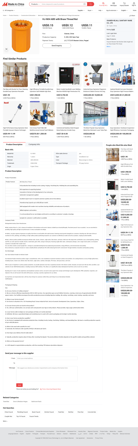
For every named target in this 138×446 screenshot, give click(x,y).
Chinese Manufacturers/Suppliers (45, 431)
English (22, 433)
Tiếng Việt (115, 433)
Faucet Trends (33, 416)
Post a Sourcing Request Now (50, 389)
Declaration (90, 438)
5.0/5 (113, 29)
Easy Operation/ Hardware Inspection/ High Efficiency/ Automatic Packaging (127, 287)
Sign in (134, 5)
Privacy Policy (99, 438)
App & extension (111, 10)
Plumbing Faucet (22, 412)
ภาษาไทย (102, 433)
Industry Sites (82, 431)
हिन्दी (96, 433)
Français (42, 433)
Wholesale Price (71, 431)
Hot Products (19, 431)
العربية (79, 433)
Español (28, 433)
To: (14, 363)
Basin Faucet (36, 412)
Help (99, 10)
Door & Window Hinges (20, 401)
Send (19, 385)
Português (35, 433)
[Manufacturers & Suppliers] (13, 4)
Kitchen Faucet (49, 412)
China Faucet (9, 412)
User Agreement (80, 438)
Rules (134, 10)
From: (13, 358)
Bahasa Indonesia (125, 433)
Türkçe (108, 433)
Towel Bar (6, 401)
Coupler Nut (8, 416)
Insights (120, 431)
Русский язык (51, 433)
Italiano (59, 433)
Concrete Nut (92, 412)
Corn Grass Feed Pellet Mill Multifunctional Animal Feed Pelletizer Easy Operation (127, 241)
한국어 (85, 433)
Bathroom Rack (36, 401)
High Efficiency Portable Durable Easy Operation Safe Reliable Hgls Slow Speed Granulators (127, 165)
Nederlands (73, 433)
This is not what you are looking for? (27, 389)
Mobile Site (113, 431)
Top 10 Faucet (20, 416)
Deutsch (65, 433)
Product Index (104, 431)
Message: (12, 368)
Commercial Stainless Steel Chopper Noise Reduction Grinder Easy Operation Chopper (127, 256)
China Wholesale (60, 431)
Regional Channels (93, 431)
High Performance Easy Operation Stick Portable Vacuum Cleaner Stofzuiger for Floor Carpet (127, 226)
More (108, 46)
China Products (29, 431)
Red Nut (70, 412)
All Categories (9, 10)
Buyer (89, 10)
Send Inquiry (57, 45)
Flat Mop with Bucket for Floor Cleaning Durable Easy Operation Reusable (127, 150)
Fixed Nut (61, 412)
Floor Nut (80, 412)
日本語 (91, 433)
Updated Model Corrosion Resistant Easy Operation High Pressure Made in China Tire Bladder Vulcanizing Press (127, 211)
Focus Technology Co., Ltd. (55, 438)
